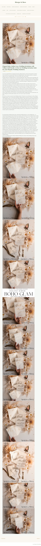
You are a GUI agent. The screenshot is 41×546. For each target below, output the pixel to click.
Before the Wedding (30, 10)
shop (7, 10)
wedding (3, 10)
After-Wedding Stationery (21, 10)
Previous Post (3, 538)
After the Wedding (12, 10)
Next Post (38, 538)
